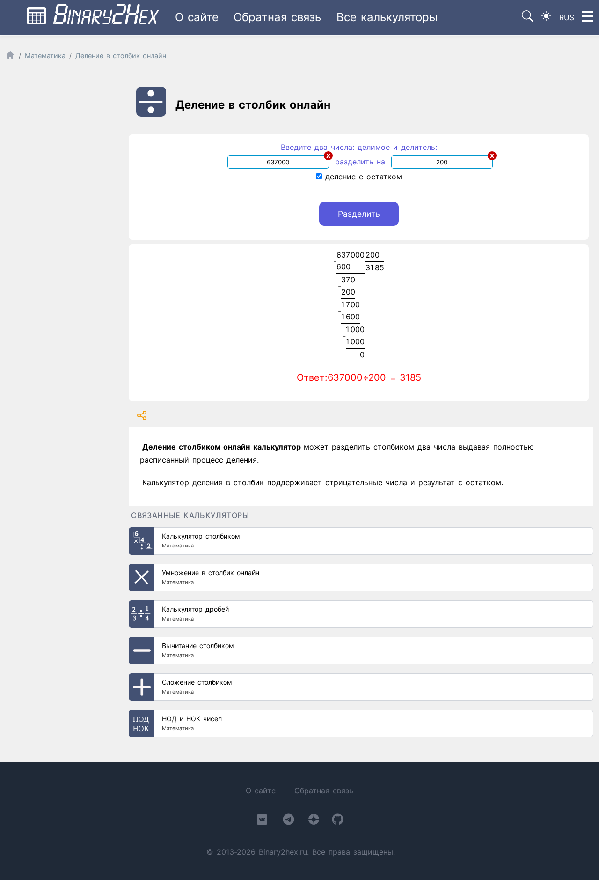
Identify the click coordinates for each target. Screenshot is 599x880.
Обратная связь (277, 17)
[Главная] (10, 57)
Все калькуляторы (387, 17)
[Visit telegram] (288, 821)
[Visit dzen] (314, 821)
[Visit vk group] (262, 821)
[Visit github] (337, 821)
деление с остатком (362, 176)
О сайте (197, 17)
